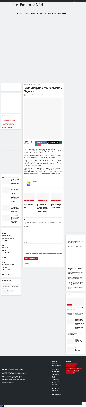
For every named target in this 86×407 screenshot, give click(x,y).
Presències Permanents (8, 264)
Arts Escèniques (40, 13)
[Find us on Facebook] (79, 1)
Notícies (21, 13)
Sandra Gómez (6, 292)
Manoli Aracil (69, 310)
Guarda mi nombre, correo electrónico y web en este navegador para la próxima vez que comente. (43, 254)
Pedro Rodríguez (14, 286)
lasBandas (54, 13)
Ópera (3, 259)
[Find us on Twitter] (81, 1)
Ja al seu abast (6, 252)
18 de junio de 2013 (71, 336)
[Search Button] (68, 13)
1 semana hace (14, 224)
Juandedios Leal (6, 286)
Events (49, 13)
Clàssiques (5, 240)
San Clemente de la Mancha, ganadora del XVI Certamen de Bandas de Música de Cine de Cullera (15, 208)
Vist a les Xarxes (6, 274)
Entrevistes (27, 13)
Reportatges (33, 13)
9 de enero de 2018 (35, 94)
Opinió (46, 13)
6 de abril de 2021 (76, 310)
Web (45, 247)
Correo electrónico (28, 248)
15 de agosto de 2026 (42, 213)
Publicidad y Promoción (80, 400)
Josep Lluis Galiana (7, 284)
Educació (4, 245)
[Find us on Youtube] (84, 1)
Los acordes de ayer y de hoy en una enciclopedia (79, 349)
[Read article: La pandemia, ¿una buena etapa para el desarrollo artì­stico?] (75, 302)
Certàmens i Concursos (8, 238)
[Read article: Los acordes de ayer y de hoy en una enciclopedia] (70, 350)
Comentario (27, 226)
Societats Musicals (36, 84)
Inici (17, 13)
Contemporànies (6, 243)
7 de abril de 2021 (79, 330)
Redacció (28, 94)
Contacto (73, 400)
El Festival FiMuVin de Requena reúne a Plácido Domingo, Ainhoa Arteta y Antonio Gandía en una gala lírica (75, 241)
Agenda (4, 233)
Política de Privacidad (67, 400)
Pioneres (4, 288)
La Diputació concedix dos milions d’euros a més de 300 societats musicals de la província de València (75, 283)
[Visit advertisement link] (43, 49)
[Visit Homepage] (43, 7)
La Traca (59, 13)
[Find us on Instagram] (6, 385)
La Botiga (64, 13)
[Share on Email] (39, 145)
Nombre (26, 242)
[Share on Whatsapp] (60, 142)
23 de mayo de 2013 (79, 344)
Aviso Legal (59, 400)
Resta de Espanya (6, 269)
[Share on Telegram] (36, 145)
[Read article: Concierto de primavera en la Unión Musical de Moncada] (70, 341)
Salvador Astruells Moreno (8, 290)
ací (14, 127)
